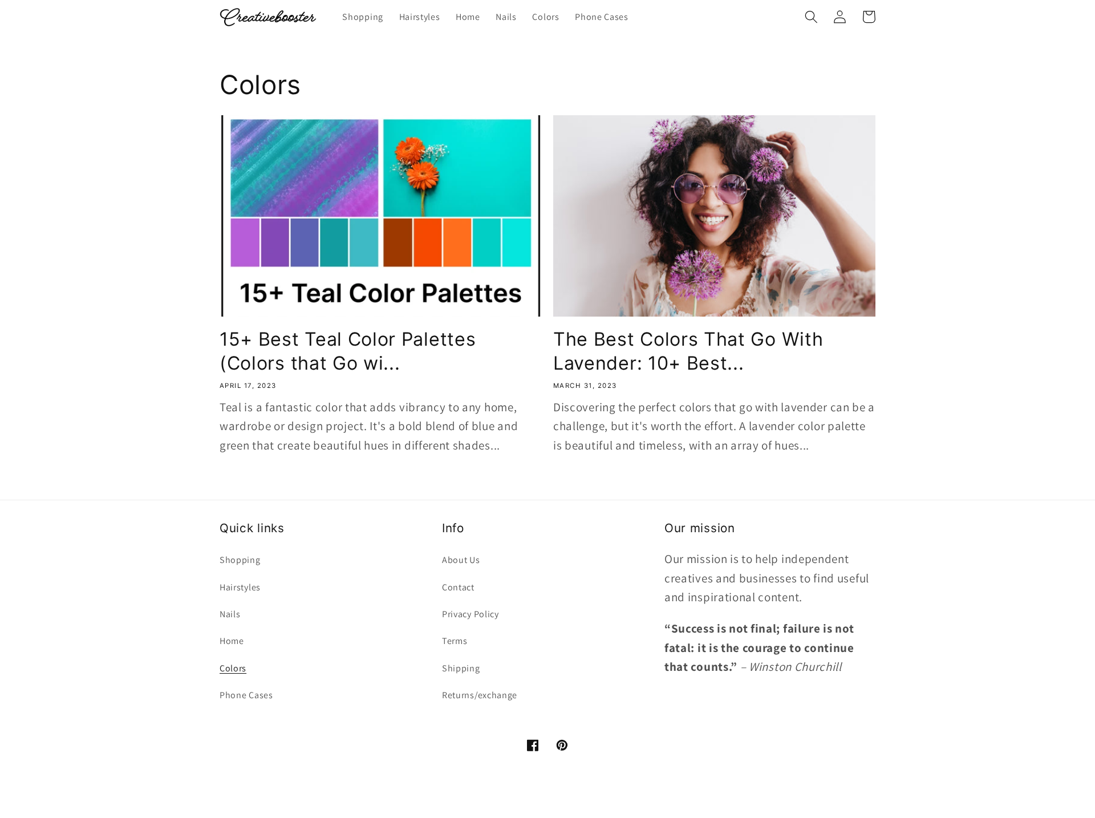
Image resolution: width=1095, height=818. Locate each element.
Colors (233, 668)
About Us (461, 560)
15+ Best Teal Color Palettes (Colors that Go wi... (348, 351)
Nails (230, 614)
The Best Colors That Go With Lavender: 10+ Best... (688, 351)
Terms (454, 641)
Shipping (461, 668)
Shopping (240, 560)
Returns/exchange (479, 695)
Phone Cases (246, 695)
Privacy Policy (470, 614)
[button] (811, 16)
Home (232, 641)
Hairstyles (240, 587)
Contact (458, 587)
